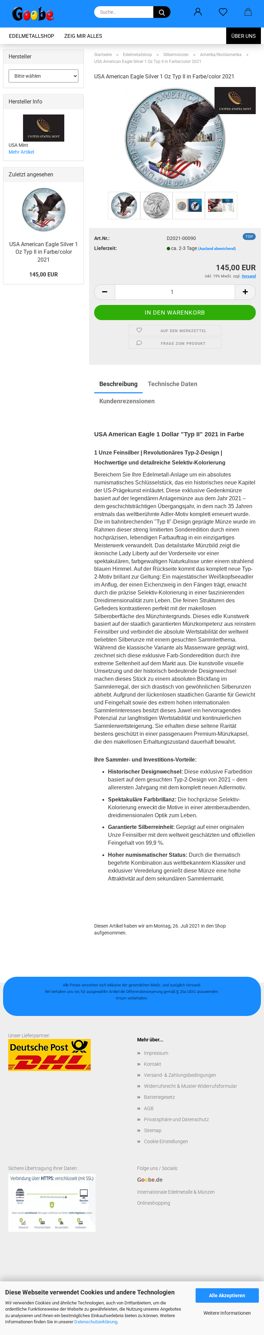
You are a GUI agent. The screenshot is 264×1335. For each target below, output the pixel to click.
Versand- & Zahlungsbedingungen (180, 1075)
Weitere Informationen (227, 1313)
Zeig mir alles (83, 36)
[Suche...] (161, 12)
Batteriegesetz (159, 1097)
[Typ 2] (175, 138)
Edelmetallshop (31, 36)
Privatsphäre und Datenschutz (176, 1119)
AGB (149, 1108)
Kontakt (152, 1064)
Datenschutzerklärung (95, 1321)
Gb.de (150, 1180)
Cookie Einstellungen (166, 1141)
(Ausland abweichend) (217, 249)
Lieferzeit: (105, 248)
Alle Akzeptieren (227, 1295)
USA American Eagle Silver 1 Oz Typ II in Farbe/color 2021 (43, 252)
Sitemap (153, 1130)
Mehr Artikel (21, 152)
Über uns (243, 36)
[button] (197, 12)
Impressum (156, 1053)
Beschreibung (118, 383)
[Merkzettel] (222, 12)
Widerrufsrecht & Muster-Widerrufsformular (190, 1086)
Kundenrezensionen (127, 401)
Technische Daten (172, 383)
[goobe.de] (35, 14)
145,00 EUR (43, 274)
